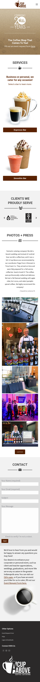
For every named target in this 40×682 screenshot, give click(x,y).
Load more (20, 452)
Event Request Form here (15, 583)
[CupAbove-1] (20, 434)
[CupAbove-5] (20, 309)
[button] (6, 218)
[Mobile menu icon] (37, 4)
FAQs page (8, 577)
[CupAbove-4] (20, 379)
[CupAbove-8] (20, 407)
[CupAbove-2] (20, 344)
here (33, 46)
